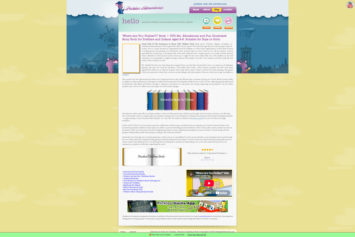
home (196, 9)
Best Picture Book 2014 (132, 189)
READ (217, 27)
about (206, 9)
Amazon (125, 75)
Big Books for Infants (132, 185)
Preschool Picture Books (133, 172)
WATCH (229, 27)
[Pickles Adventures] (140, 7)
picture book (198, 118)
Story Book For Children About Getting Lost (141, 181)
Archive (133, 232)
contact (227, 9)
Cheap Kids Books (131, 178)
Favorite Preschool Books (134, 174)
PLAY (206, 27)
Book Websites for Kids (133, 187)
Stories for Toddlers (131, 183)
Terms (123, 232)
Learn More (179, 235)
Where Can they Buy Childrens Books (139, 176)
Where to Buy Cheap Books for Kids (138, 192)
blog (216, 9)
